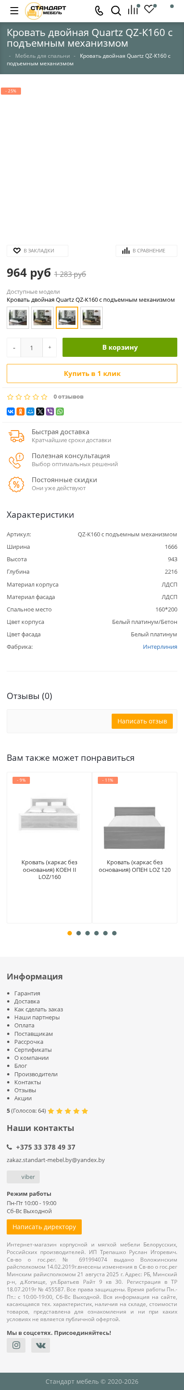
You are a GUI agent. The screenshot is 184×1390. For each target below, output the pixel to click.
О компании (31, 1058)
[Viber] (50, 411)
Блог (20, 1066)
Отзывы (25, 1090)
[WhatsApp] (60, 411)
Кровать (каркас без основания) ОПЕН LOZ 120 (135, 866)
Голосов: (28, 1110)
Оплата (24, 1025)
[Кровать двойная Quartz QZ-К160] (18, 318)
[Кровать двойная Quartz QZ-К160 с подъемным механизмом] (67, 318)
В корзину (120, 347)
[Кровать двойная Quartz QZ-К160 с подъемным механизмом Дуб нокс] (91, 318)
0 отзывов (69, 396)
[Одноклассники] (21, 411)
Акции (23, 1098)
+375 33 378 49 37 (45, 1146)
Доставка (27, 1001)
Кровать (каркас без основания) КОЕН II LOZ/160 (49, 869)
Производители (36, 1074)
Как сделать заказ (38, 1009)
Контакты (27, 1082)
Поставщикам (33, 1034)
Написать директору (44, 1226)
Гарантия (27, 993)
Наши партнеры (37, 1017)
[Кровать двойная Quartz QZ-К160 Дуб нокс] (42, 318)
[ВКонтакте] (11, 411)
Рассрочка (28, 1042)
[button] (92, 162)
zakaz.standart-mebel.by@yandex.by (56, 1160)
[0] (136, 10)
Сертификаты (33, 1050)
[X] (40, 411)
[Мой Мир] (30, 411)
